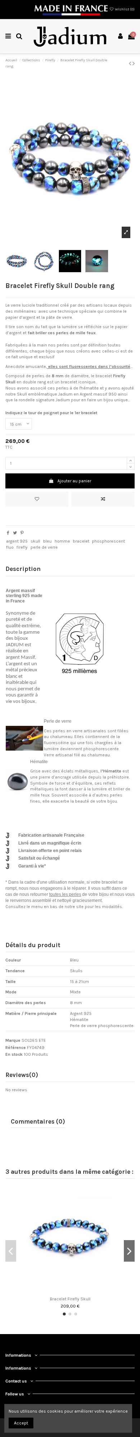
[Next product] (133, 63)
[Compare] (70, 1290)
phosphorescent (108, 541)
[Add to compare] (103, 499)
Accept (21, 1423)
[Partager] (8, 532)
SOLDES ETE (34, 1040)
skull (35, 541)
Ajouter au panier (74, 480)
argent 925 (17, 541)
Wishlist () (124, 9)
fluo (10, 547)
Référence (15, 1047)
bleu (47, 541)
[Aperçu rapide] (78, 1290)
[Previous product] (130, 63)
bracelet (81, 541)
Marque (12, 1040)
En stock (14, 1054)
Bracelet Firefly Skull (70, 1298)
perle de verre (44, 547)
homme (62, 541)
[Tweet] (15, 532)
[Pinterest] (22, 532)
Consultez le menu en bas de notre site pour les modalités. (64, 906)
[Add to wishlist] (37, 499)
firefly (22, 547)
